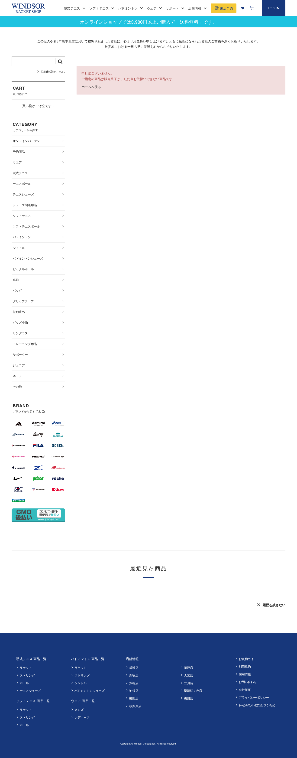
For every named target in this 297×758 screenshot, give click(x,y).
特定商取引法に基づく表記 (257, 705)
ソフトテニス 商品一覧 (33, 700)
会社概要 (245, 689)
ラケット (26, 667)
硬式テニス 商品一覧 (31, 658)
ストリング (27, 675)
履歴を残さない (274, 604)
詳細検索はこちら (53, 71)
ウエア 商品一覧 (83, 700)
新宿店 (133, 675)
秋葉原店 (135, 706)
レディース (82, 717)
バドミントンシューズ (89, 690)
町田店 (133, 698)
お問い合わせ (248, 682)
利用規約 (245, 666)
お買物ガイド (248, 659)
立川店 (188, 683)
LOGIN (274, 8)
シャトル (80, 683)
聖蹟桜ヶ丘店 (193, 690)
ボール (24, 683)
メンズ (79, 709)
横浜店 (133, 667)
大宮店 (188, 675)
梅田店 (188, 698)
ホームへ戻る (91, 86)
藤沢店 (188, 667)
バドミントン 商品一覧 (87, 658)
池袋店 (133, 690)
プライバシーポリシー (254, 697)
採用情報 (245, 674)
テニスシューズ (30, 690)
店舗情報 (132, 658)
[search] (60, 61)
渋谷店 (133, 683)
